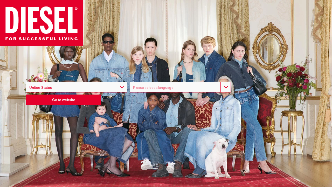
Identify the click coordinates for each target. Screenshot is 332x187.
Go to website (63, 100)
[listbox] (180, 87)
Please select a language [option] (153, 87)
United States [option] (40, 87)
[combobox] (76, 87)
